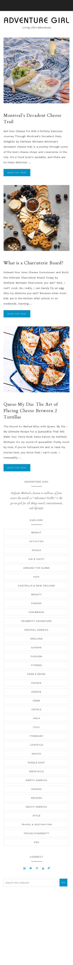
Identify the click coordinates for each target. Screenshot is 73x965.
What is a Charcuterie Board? (33, 263)
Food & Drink (36, 674)
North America (36, 780)
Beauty (36, 594)
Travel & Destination (36, 824)
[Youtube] (43, 868)
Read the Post (16, 172)
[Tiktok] (49, 868)
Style (36, 815)
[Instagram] (24, 868)
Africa (36, 550)
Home (36, 700)
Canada (36, 603)
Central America (36, 630)
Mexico (36, 754)
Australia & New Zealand (36, 585)
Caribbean (36, 612)
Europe (36, 647)
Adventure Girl (36, 23)
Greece (36, 692)
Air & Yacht (37, 559)
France (36, 683)
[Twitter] (30, 868)
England (36, 638)
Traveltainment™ (36, 833)
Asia (36, 577)
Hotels (36, 709)
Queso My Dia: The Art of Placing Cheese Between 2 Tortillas (31, 410)
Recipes (36, 798)
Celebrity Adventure (36, 621)
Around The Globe (36, 568)
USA (36, 842)
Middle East (36, 762)
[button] (36, 5)
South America (36, 807)
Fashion (36, 656)
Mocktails (36, 771)
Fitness (36, 665)
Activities (36, 541)
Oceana (36, 789)
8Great (36, 532)
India (36, 718)
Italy (36, 727)
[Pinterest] (37, 868)
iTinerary (36, 736)
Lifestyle (36, 745)
